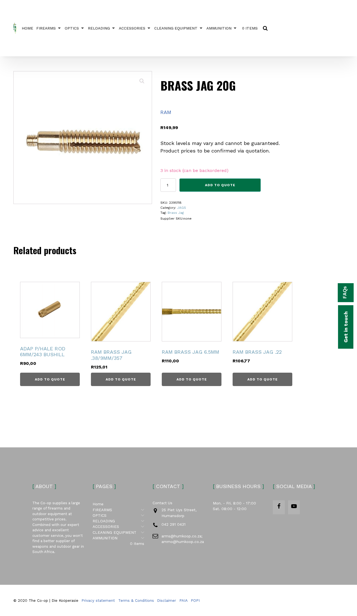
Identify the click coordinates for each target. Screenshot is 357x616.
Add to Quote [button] (50, 379)
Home (27, 28)
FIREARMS (46, 28)
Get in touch (346, 327)
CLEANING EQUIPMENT (175, 28)
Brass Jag (176, 213)
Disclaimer (166, 600)
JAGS (181, 208)
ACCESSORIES (132, 28)
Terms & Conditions (136, 600)
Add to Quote (220, 185)
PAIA (183, 600)
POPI (195, 600)
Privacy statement (98, 600)
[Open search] (265, 28)
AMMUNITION (218, 28)
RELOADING (99, 28)
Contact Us (162, 503)
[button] (142, 81)
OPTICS (72, 28)
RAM (165, 112)
